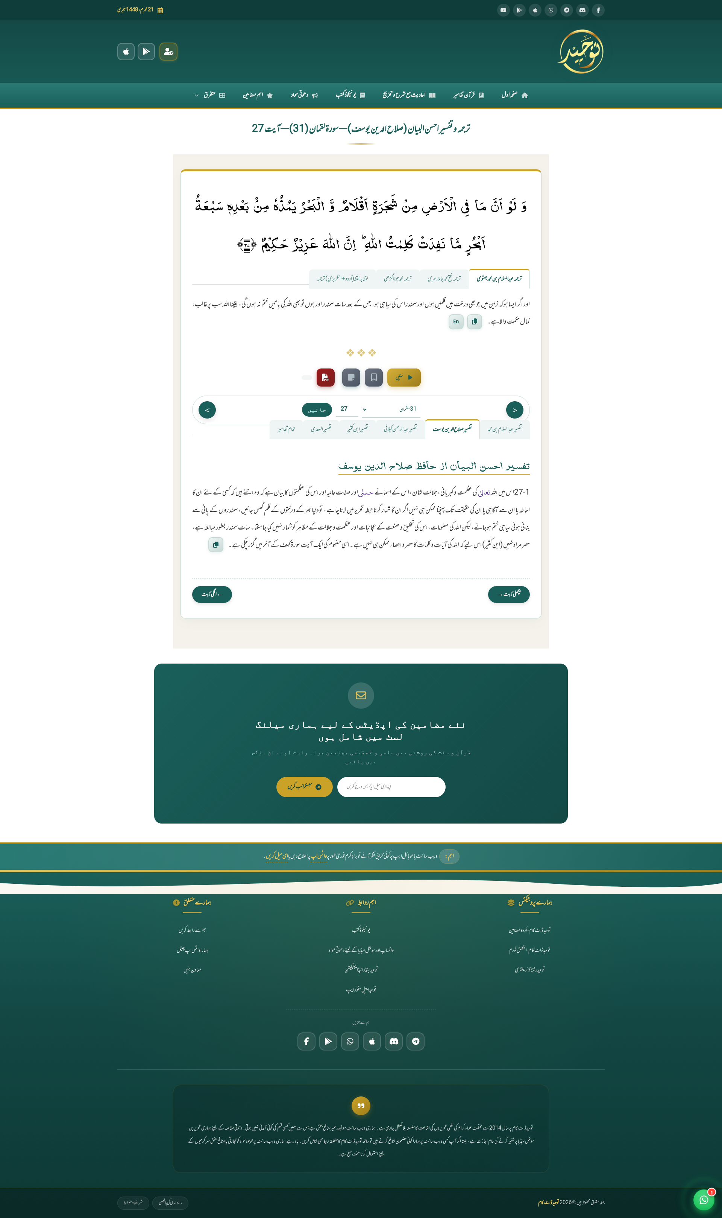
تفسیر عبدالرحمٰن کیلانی (400, 429)
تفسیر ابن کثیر (357, 429)
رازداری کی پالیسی (170, 1202)
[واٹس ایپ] (551, 10)
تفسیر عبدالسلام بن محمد (505, 429)
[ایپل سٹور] (372, 1041)
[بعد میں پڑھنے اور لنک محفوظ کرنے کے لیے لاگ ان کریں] (374, 377)
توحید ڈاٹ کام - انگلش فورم (530, 950)
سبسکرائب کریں (300, 787)
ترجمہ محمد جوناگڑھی (398, 279)
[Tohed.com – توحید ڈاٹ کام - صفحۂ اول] (580, 51)
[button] (703, 1199)
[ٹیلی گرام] (566, 10)
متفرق (209, 95)
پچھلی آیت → (509, 594)
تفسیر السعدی (321, 429)
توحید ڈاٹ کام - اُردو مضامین (530, 931)
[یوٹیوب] (503, 10)
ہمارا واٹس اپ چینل (192, 950)
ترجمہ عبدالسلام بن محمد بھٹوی (499, 279)
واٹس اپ (319, 856)
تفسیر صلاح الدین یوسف (452, 429)
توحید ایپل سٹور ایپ (361, 990)
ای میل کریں (277, 856)
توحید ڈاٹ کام (548, 1203)
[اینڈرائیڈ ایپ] (146, 51)
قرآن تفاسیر (464, 95)
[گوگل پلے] (328, 1041)
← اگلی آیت (212, 594)
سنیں (399, 377)
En (456, 321)
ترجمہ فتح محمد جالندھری (444, 279)
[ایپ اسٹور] (535, 10)
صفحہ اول (510, 95)
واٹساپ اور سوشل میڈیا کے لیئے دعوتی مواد (361, 950)
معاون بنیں (192, 970)
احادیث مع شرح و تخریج (404, 95)
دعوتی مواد (299, 95)
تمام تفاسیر (286, 429)
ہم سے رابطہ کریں (192, 931)
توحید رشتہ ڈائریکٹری (530, 970)
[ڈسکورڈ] (582, 10)
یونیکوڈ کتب (346, 95)
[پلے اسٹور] (519, 10)
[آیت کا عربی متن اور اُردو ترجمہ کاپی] (474, 321)
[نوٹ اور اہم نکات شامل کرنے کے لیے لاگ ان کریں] (351, 377)
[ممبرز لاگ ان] (168, 52)
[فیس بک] (598, 10)
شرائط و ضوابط (133, 1202)
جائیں (317, 409)
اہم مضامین (253, 95)
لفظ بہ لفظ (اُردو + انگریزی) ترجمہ (342, 279)
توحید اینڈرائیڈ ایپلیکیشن (361, 970)
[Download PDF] (326, 377)
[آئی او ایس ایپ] (126, 51)
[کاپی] (215, 544)
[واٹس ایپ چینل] (350, 1041)
